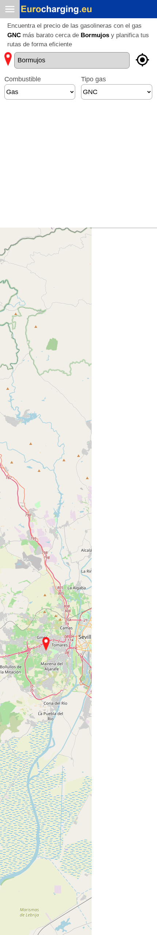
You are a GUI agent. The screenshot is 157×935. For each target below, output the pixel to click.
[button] (46, 644)
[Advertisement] (73, 166)
